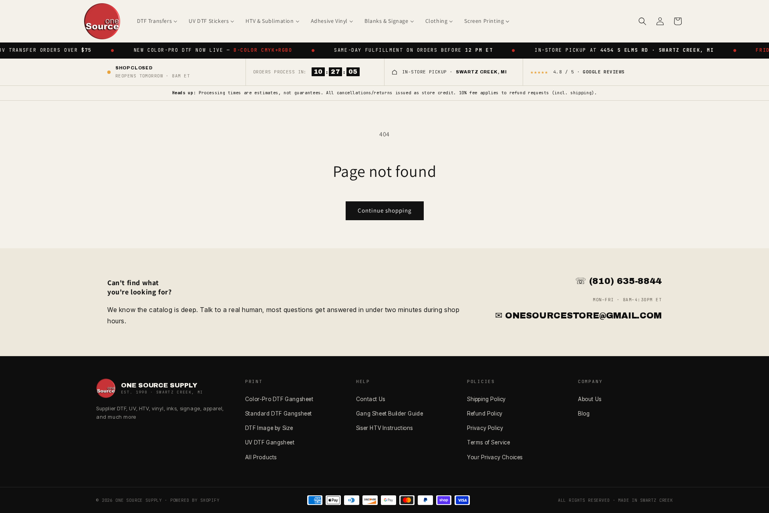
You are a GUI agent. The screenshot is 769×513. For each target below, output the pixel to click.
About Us (590, 399)
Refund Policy (485, 413)
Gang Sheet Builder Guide (389, 413)
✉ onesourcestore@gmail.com (578, 315)
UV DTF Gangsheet (270, 442)
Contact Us (370, 399)
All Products (261, 457)
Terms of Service (488, 442)
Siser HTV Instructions (384, 428)
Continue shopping (385, 210)
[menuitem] (157, 20)
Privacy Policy (485, 428)
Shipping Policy (486, 399)
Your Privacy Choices (495, 457)
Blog (584, 413)
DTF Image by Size (269, 428)
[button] (642, 21)
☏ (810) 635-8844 (618, 281)
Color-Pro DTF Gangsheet (279, 399)
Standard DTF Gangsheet (278, 413)
